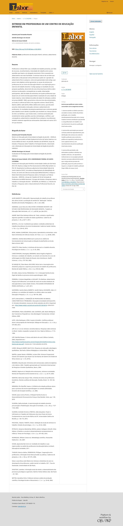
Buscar (110, 12)
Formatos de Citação (68, 189)
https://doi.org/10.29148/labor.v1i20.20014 (28, 49)
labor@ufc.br (22, 506)
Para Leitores (92, 48)
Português (92, 37)
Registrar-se (105, 1)
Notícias (24, 12)
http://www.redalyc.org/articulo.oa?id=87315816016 (31, 305)
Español (91, 35)
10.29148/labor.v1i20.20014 (69, 182)
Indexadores (34, 12)
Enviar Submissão (96, 21)
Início (13, 18)
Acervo (17, 12)
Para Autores (92, 51)
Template (43, 12)
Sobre (51, 12)
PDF (65, 73)
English (91, 32)
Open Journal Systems (96, 74)
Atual (10, 12)
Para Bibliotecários (94, 53)
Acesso (112, 1)
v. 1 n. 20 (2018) (27, 18)
